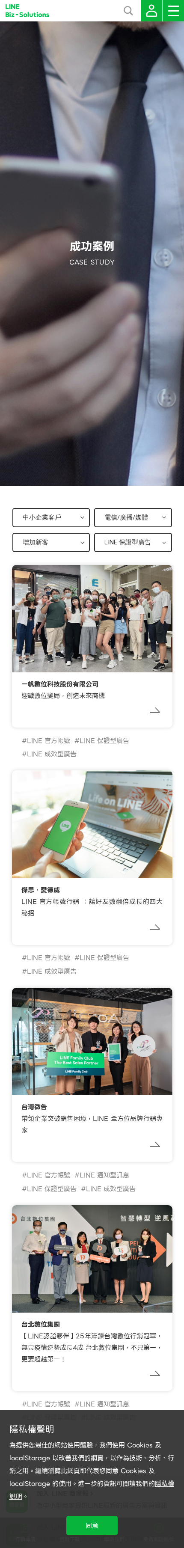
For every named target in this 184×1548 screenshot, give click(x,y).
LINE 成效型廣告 (52, 754)
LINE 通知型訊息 (104, 1175)
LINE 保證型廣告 (104, 741)
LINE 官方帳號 (48, 741)
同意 (92, 1526)
